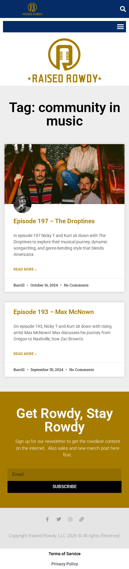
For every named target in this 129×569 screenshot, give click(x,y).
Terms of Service (65, 553)
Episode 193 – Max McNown (54, 312)
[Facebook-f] (47, 519)
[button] (123, 9)
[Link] (81, 519)
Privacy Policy (64, 564)
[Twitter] (58, 519)
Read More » (25, 269)
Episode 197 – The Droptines (54, 221)
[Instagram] (70, 519)
